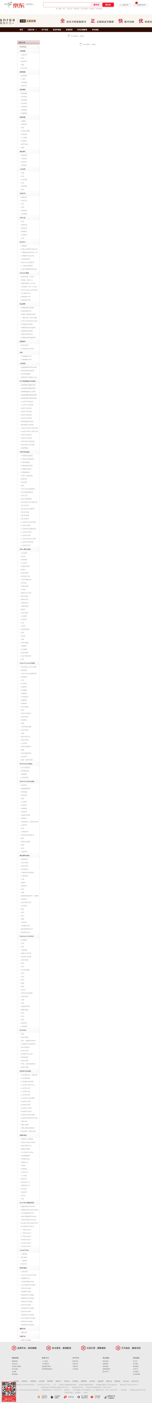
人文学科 (24, 743)
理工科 (23, 556)
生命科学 (24, 141)
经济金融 (24, 792)
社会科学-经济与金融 (28, 1115)
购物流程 (15, 1361)
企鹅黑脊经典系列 (27, 331)
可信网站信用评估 (43, 1397)
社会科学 (24, 619)
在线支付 (75, 1364)
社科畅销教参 (25, 1155)
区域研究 (24, 677)
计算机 (23, 589)
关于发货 (44, 30)
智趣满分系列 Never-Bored (29, 1210)
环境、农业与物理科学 (28, 1064)
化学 (22, 127)
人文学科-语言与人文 (28, 1085)
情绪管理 (24, 155)
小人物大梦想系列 (27, 266)
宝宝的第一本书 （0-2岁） (29, 287)
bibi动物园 (99, 9)
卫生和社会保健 (26, 727)
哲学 (22, 633)
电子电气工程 (25, 576)
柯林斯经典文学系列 (27, 308)
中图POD (23, 1336)
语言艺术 (24, 162)
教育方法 (24, 1179)
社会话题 (24, 179)
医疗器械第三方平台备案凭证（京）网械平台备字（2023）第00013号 (95, 1390)
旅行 (22, 963)
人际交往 (24, 158)
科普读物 (24, 134)
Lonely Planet (24, 1250)
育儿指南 (24, 214)
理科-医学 (24, 1121)
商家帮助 (50, 1381)
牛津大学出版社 (25, 452)
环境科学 (24, 785)
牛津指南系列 (25, 472)
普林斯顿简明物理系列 (28, 388)
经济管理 (22, 89)
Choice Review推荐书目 (29, 673)
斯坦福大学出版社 (27, 1321)
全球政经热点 (25, 1159)
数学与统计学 (25, 736)
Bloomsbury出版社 (26, 764)
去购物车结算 (141, 5)
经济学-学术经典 (26, 438)
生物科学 (24, 687)
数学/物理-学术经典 (27, 425)
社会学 (23, 990)
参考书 (23, 569)
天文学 (23, 1195)
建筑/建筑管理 (25, 788)
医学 (22, 485)
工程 (22, 879)
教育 (22, 710)
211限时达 (45, 1364)
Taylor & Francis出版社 (27, 663)
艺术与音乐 (24, 862)
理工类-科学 (25, 505)
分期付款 (75, 1366)
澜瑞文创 (22, 1329)
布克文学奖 (24, 345)
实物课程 (24, 774)
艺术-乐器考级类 (26, 499)
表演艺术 (24, 1023)
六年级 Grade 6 (26, 1246)
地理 (22, 723)
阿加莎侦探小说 (26, 311)
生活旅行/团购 (16, 1366)
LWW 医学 (24, 1272)
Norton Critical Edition (28, 1142)
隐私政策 (117, 1381)
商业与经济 (24, 866)
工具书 (23, 79)
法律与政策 (24, 606)
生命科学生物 (25, 815)
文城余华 (92, 9)
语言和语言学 (25, 629)
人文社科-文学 (25, 545)
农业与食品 (24, 652)
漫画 (22, 65)
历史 (22, 176)
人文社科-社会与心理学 (28, 522)
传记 (22, 221)
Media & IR (135, 1381)
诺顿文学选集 (25, 1149)
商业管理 (24, 560)
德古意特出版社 (25, 855)
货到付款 (75, 1361)
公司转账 (75, 1369)
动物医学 (24, 646)
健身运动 (24, 197)
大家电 (14, 1371)
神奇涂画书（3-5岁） (28, 277)
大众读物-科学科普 (27, 1081)
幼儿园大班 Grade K (27, 1226)
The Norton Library (27, 1152)
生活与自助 (24, 573)
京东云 (85, 1392)
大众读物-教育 (25, 1078)
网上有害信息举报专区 (83, 1397)
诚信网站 (69, 1397)
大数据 (23, 121)
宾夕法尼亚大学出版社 (28, 1318)
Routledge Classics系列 (29, 667)
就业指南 (24, 100)
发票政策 (69, 30)
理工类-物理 (25, 515)
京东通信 (136, 1371)
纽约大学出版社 (26, 1311)
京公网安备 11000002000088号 (24, 1385)
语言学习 (24, 86)
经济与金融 (24, 642)
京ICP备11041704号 (43, 1385)
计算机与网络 (25, 131)
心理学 (23, 626)
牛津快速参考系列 (27, 466)
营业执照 (124, 1390)
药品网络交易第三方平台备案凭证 (106, 1385)
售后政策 (105, 1361)
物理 (22, 147)
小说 (22, 238)
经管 (22, 639)
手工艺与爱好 (25, 970)
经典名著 (24, 225)
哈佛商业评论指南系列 (28, 337)
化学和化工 (24, 869)
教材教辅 (22, 72)
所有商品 (23, 47)
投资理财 (24, 113)
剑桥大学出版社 (26, 1340)
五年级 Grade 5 (26, 1243)
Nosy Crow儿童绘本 (27, 262)
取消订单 (105, 1371)
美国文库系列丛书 (27, 334)
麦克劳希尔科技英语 (27, 370)
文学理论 (24, 235)
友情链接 (75, 1381)
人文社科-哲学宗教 (27, 542)
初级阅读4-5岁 (26, 297)
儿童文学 (24, 55)
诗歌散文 (24, 231)
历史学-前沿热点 (26, 408)
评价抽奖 (95, 30)
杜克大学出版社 (26, 1305)
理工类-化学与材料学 (28, 509)
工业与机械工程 (26, 579)
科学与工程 (24, 1050)
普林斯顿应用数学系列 (28, 385)
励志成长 (22, 151)
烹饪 (22, 966)
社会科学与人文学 (27, 1054)
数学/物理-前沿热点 (27, 421)
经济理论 (24, 97)
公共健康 (24, 649)
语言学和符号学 (26, 902)
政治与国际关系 (26, 753)
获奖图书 (22, 341)
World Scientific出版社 (27, 781)
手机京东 (67, 1381)
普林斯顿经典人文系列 (28, 391)
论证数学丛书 (25, 926)
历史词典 (24, 1026)
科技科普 (22, 117)
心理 (22, 183)
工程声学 (24, 825)
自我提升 (24, 165)
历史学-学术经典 (26, 411)
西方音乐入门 (25, 1182)
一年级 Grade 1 (26, 1230)
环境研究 (24, 720)
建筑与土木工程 (26, 593)
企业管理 (24, 103)
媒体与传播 (24, 1067)
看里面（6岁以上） (27, 280)
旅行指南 (24, 1257)
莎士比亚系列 (25, 767)
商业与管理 (24, 1037)
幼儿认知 (24, 68)
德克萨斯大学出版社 (27, 1325)
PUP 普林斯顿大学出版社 (28, 381)
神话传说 (24, 228)
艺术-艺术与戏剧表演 (28, 489)
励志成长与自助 (26, 956)
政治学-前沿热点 (26, 415)
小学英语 (22, 363)
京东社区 (92, 1381)
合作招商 (41, 1381)
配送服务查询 (46, 1366)
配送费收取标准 (47, 1369)
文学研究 (24, 906)
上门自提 (45, 1361)
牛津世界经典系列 (27, 456)
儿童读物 (22, 51)
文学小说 (22, 218)
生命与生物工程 (26, 656)
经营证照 (66, 1390)
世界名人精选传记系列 (28, 314)
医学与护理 (24, 740)
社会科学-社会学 (26, 1111)
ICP (55, 1385)
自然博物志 (24, 448)
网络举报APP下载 (96, 1397)
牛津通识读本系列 (27, 324)
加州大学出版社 (26, 1288)
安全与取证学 (25, 1047)
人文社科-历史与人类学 (28, 539)
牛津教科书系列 (26, 469)
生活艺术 (22, 193)
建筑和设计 (24, 859)
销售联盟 (84, 1381)
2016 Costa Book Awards (29, 321)
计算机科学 (24, 697)
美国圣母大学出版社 (27, 1315)
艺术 (22, 204)
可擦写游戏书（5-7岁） (28, 283)
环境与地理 (24, 586)
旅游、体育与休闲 (27, 760)
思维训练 (24, 110)
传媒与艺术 (24, 603)
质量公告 (109, 1381)
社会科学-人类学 (26, 1108)
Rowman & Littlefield (27, 936)
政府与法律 (24, 1060)
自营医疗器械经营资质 (86, 1385)
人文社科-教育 (25, 525)
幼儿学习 (22, 242)
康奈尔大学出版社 (27, 1301)
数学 (22, 838)
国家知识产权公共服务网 (109, 1397)
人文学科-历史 (25, 1091)
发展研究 (24, 700)
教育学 (23, 609)
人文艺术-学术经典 (27, 405)
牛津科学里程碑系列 (27, 459)
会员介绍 (15, 1364)
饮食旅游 (24, 210)
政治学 (23, 636)
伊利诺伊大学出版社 (27, 1308)
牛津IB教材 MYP (26, 359)
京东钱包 (77, 1392)
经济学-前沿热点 (26, 435)
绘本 (22, 58)
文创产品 (24, 200)
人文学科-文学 (25, 1088)
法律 (22, 173)
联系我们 (25, 1381)
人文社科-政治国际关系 (28, 529)
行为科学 (24, 683)
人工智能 (24, 137)
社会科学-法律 (25, 1101)
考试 (21, 352)
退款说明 (105, 1366)
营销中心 (58, 1381)
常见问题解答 (82, 30)
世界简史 (24, 1169)
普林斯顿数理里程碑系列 (29, 395)
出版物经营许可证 (77, 1387)
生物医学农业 (25, 566)
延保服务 (136, 1366)
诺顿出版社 (23, 1135)
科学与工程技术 (26, 713)
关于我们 (16, 1381)
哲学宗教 (24, 186)
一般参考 (24, 1260)
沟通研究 (24, 693)
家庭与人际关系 (26, 953)
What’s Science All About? (29, 290)
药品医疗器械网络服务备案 (67, 1385)
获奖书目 (24, 479)
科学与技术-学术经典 (28, 445)
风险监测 (100, 1381)
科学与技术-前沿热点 (28, 441)
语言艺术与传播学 (27, 993)
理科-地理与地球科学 (28, 1128)
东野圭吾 (76, 9)
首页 (21, 30)
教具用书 (24, 61)
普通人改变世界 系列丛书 (29, 249)
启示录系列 (24, 777)
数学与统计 (24, 144)
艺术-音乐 (24, 495)
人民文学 (69, 9)
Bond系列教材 (25, 374)
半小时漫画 (84, 9)
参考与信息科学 (26, 746)
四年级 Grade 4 (26, 1239)
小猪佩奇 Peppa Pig (27, 256)
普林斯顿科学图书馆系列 (29, 398)
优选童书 (24, 246)
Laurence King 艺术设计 (29, 1275)
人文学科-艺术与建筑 (28, 1098)
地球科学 (24, 124)
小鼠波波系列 (25, 259)
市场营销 (24, 107)
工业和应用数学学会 (27, 1281)
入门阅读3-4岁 (26, 293)
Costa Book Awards (27, 348)
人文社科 (22, 169)
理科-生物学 (25, 1125)
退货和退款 (57, 30)
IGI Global (23, 1030)
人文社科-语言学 (26, 532)
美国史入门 (24, 1162)
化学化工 (24, 583)
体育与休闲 (24, 960)
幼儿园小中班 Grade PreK (29, 1223)
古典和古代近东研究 (27, 872)
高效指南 (24, 93)
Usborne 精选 (24, 273)
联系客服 (15, 1374)
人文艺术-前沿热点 (27, 401)
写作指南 (24, 82)
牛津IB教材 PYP (26, 356)
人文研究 (24, 616)
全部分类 (31, 30)
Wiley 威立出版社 (25, 549)
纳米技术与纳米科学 (27, 835)
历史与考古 (24, 613)
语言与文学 (24, 730)
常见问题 (15, 1369)
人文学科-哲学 (25, 1095)
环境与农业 (24, 717)
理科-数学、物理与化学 (28, 1131)
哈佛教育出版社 (26, 1291)
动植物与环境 (25, 1006)
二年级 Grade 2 (26, 1233)
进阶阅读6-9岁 (26, 300)
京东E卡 (135, 1369)
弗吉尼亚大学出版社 (27, 1295)
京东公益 (126, 1381)
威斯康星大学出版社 (27, 1298)
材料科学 (24, 818)
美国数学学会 (25, 1278)
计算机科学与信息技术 (28, 1044)
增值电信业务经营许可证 (138, 1390)
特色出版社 (23, 1268)
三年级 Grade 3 (26, 1236)
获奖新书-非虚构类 (27, 1139)
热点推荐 (22, 304)
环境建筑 (24, 690)
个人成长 (24, 1175)
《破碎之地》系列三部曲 (29, 317)
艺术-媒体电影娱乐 (27, 492)
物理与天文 (24, 599)
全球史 (23, 1165)
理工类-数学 (25, 519)
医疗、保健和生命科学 (28, 1040)
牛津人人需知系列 (27, 475)
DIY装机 (135, 1364)
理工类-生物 (25, 512)
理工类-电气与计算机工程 (29, 502)
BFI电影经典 (25, 771)
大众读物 (24, 553)
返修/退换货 (106, 1369)
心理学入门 (24, 1172)
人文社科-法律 (25, 535)
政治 (22, 189)
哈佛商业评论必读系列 (28, 327)
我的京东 (125, 5)
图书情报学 (24, 1057)
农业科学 (24, 812)
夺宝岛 (135, 1361)
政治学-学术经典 (26, 418)
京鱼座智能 (136, 1374)
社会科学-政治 (25, 1105)
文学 (22, 623)
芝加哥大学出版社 (25, 1071)
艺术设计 (24, 1189)
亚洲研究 (24, 808)
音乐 (22, 207)
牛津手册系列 (25, 462)
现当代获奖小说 (26, 1146)
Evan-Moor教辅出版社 (27, 1203)
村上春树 (59, 9)
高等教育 (24, 76)
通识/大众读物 (25, 841)
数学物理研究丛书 (27, 929)
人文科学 (24, 802)
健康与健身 (24, 1010)
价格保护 (105, 1364)
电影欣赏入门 (25, 1185)
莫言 (64, 9)
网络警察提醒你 (56, 1397)
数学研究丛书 (25, 932)
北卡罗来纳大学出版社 (28, 1285)
